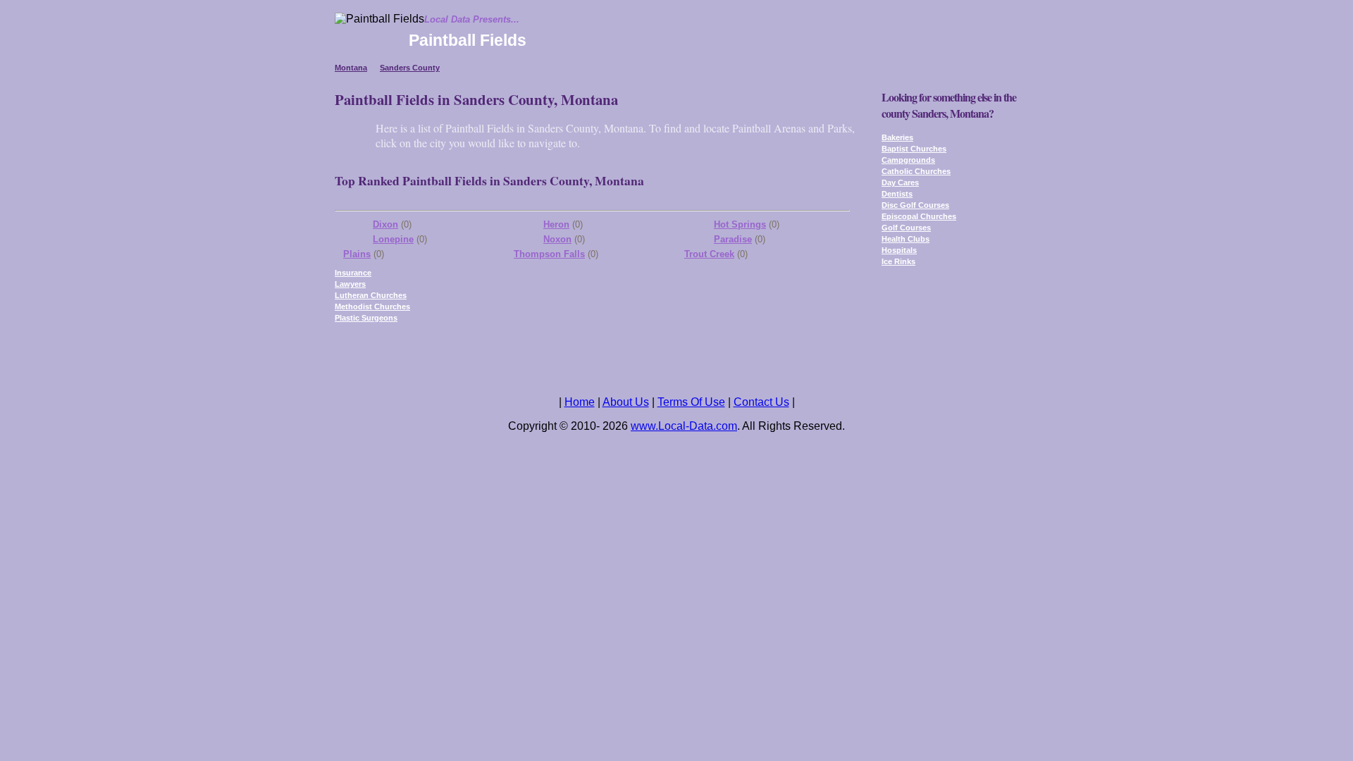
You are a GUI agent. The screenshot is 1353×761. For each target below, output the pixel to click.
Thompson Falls (549, 254)
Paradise (733, 239)
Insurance (353, 272)
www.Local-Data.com (684, 426)
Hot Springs (740, 224)
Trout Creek (709, 254)
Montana (351, 67)
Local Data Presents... (471, 19)
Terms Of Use (691, 402)
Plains (357, 254)
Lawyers (350, 284)
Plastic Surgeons (366, 318)
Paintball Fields (467, 40)
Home (579, 402)
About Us (626, 402)
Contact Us (761, 402)
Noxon (557, 239)
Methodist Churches (372, 306)
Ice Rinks (898, 261)
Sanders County (410, 67)
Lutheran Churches (371, 295)
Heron (556, 224)
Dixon (385, 224)
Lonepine (393, 239)
